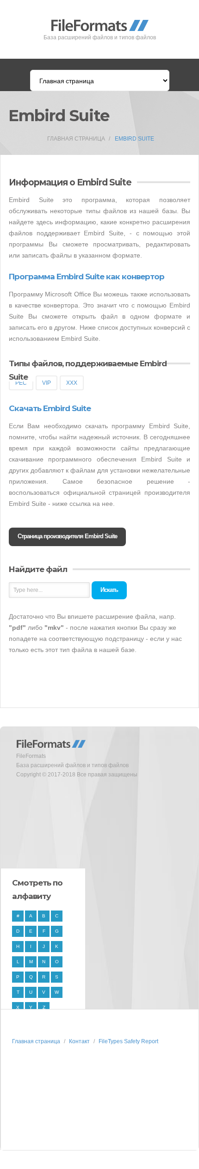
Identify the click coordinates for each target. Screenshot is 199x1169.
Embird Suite (134, 138)
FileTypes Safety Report (128, 1041)
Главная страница (76, 138)
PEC (21, 383)
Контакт (79, 1041)
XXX (71, 383)
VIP (46, 383)
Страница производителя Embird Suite (67, 536)
